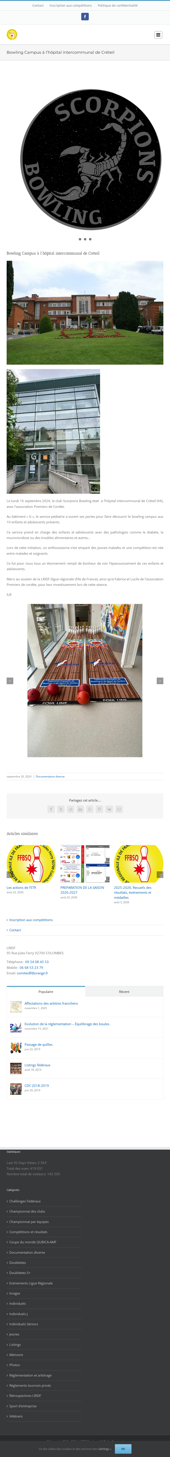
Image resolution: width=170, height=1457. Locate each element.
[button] (10, 681)
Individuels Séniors (23, 1319)
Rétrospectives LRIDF (25, 1390)
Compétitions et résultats (28, 1227)
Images (14, 1288)
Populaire (46, 987)
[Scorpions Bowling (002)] (85, 158)
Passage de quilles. (39, 1039)
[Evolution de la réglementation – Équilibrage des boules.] (16, 1019)
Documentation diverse (50, 776)
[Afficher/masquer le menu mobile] (158, 34)
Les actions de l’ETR (128, 887)
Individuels (17, 1298)
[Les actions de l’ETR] (138, 847)
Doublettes (17, 1257)
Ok (123, 1449)
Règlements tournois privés (30, 1380)
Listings (15, 1339)
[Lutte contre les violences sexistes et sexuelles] (85, 847)
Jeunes (14, 1329)
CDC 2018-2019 (37, 1080)
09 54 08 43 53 (37, 957)
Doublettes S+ (20, 1268)
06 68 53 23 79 (31, 962)
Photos (14, 1360)
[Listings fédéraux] (16, 1060)
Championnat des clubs (27, 1206)
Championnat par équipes (29, 1217)
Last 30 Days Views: (22, 1158)
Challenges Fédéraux (25, 1196)
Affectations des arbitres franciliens (51, 998)
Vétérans (16, 1411)
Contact (15, 925)
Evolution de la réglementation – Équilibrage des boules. (67, 1019)
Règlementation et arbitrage (30, 1370)
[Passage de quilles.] (16, 1040)
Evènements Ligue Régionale (31, 1278)
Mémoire (16, 1350)
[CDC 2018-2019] (16, 1081)
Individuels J (18, 1309)
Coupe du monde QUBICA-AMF (32, 1237)
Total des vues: (18, 1163)
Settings (104, 1449)
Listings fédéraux (37, 1060)
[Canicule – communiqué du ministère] (31, 847)
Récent (124, 987)
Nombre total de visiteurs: (27, 1169)
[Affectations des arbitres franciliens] (16, 999)
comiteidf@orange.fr (32, 968)
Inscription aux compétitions (31, 915)
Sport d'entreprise (23, 1401)
